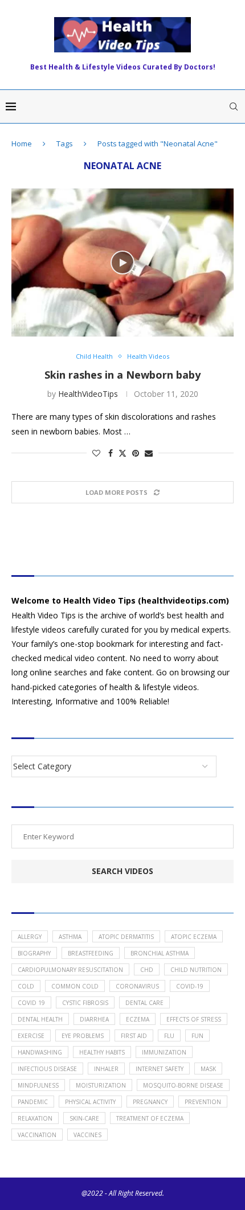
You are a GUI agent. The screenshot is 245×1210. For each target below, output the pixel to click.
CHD (146, 970)
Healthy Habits (102, 1052)
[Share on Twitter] (122, 453)
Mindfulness (38, 1085)
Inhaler (106, 1069)
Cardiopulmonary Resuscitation (70, 970)
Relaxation (35, 1118)
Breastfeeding (90, 953)
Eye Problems (83, 1036)
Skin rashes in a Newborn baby (122, 375)
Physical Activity (90, 1102)
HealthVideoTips (88, 393)
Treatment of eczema (149, 1118)
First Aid (134, 1036)
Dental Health (40, 1019)
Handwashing (40, 1052)
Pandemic (33, 1102)
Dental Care (144, 1003)
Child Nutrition (196, 970)
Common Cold (75, 986)
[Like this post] (96, 453)
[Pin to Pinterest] (135, 453)
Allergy (30, 937)
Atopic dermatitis (126, 937)
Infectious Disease (47, 1069)
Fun (197, 1036)
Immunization (164, 1052)
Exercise (31, 1036)
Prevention (203, 1102)
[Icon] (122, 262)
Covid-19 (189, 986)
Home (21, 143)
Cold (26, 986)
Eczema (137, 1019)
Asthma (70, 937)
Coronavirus (137, 986)
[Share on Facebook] (110, 453)
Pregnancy (150, 1102)
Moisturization (101, 1085)
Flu (169, 1036)
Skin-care (84, 1118)
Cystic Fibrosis (85, 1003)
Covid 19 (31, 1003)
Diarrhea (94, 1019)
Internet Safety (159, 1069)
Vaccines (87, 1135)
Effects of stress (193, 1019)
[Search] (233, 106)
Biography (34, 953)
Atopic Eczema (194, 937)
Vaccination (37, 1135)
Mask (208, 1069)
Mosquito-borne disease (183, 1085)
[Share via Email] (149, 453)
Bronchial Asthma (159, 953)
